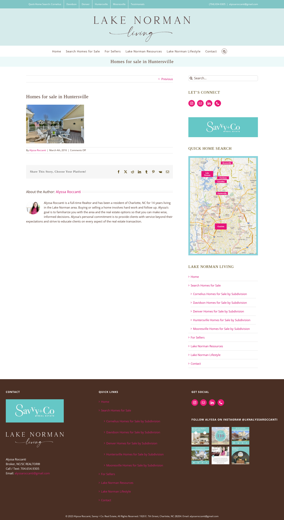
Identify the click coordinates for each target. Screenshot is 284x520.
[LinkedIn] (209, 103)
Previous (167, 79)
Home (195, 277)
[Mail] (200, 103)
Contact (196, 363)
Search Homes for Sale (206, 285)
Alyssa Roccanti (37, 150)
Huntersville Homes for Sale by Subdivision (221, 320)
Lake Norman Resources (207, 346)
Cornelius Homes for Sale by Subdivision (220, 294)
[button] (224, 51)
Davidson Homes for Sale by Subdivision (220, 302)
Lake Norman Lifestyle (205, 355)
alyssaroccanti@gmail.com (243, 4)
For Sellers (198, 337)
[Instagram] (191, 103)
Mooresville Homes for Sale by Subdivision (221, 329)
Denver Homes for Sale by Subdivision (218, 311)
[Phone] (217, 103)
